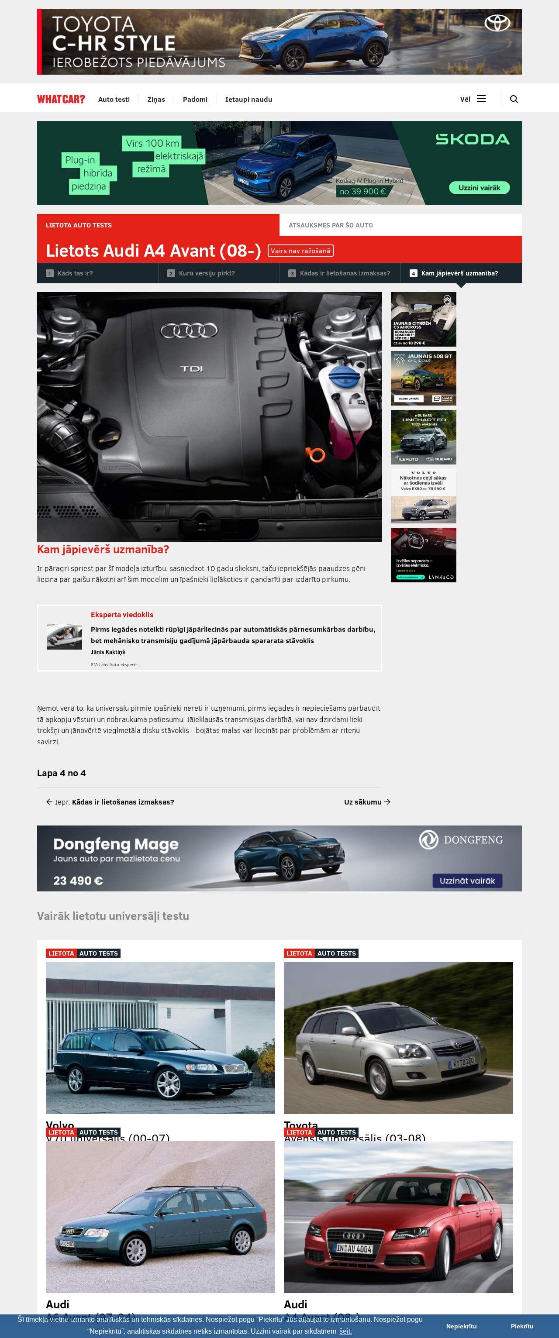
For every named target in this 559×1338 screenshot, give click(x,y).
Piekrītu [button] (522, 1326)
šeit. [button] (345, 1331)
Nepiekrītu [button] (461, 1326)
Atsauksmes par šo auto (331, 224)
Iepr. (113, 802)
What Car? (61, 99)
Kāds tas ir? (75, 272)
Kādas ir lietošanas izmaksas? (345, 272)
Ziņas (156, 98)
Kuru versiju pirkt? (207, 272)
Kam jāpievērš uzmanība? (459, 272)
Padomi (195, 98)
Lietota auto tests (79, 224)
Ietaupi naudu (249, 98)
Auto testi (114, 98)
